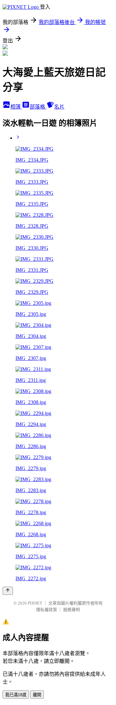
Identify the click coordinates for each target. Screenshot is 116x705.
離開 (37, 694)
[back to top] (8, 591)
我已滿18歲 (15, 694)
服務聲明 (71, 609)
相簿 (16, 107)
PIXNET (35, 603)
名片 (59, 107)
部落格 (38, 107)
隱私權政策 (46, 609)
